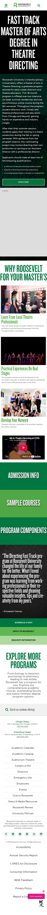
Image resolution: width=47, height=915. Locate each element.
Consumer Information (23, 872)
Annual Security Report (24, 855)
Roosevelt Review (23, 807)
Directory (22, 771)
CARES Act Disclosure (23, 863)
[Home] (22, 5)
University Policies (23, 813)
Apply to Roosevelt (23, 631)
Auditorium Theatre (23, 759)
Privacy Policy (23, 888)
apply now (23, 182)
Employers (23, 783)
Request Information (24, 640)
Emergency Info (23, 777)
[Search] (6, 708)
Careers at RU (23, 765)
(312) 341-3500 (22, 726)
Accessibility (23, 847)
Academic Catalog (22, 753)
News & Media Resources (22, 801)
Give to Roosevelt (23, 795)
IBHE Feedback (23, 880)
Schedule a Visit (23, 623)
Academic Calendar (23, 747)
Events (23, 789)
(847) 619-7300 (22, 737)
